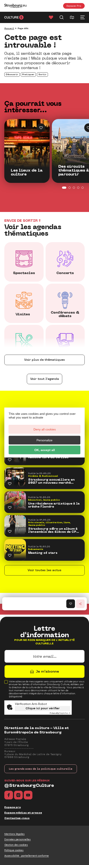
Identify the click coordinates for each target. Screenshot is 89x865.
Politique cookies (14, 850)
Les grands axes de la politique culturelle (40, 769)
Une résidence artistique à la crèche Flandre (54, 505)
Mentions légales (14, 833)
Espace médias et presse (23, 812)
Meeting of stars (42, 552)
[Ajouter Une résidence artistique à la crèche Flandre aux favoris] (9, 507)
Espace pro (12, 807)
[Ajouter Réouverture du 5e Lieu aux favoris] (9, 459)
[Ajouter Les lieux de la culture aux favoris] (41, 127)
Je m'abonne (47, 671)
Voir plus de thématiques (44, 360)
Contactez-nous (17, 818)
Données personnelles (17, 839)
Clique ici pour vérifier (42, 708)
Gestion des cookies (16, 844)
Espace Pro (74, 5)
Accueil (9, 28)
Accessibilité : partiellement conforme (26, 855)
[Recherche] (62, 17)
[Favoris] (51, 17)
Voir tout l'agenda (44, 379)
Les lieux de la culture (27, 172)
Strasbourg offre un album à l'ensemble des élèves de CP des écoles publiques (53, 530)
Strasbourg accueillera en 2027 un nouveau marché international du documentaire (51, 481)
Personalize (44, 440)
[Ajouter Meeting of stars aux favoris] (9, 555)
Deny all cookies (44, 429)
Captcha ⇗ (60, 713)
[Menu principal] (82, 17)
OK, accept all (44, 450)
